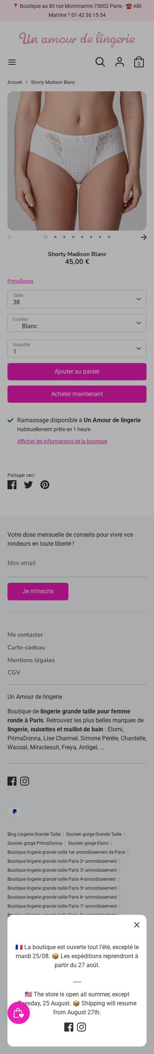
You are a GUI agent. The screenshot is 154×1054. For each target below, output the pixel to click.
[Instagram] (81, 1027)
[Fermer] (137, 924)
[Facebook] (68, 1027)
